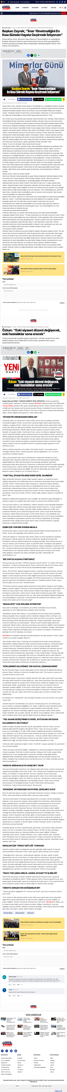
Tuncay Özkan (7, 406)
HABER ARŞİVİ (37, 1065)
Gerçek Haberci (7, 27)
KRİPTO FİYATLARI (5, 1071)
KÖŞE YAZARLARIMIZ (6, 1058)
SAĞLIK (52, 1071)
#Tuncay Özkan (8, 913)
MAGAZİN (19, 1058)
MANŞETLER (4, 1062)
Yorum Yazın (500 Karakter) (10, 288)
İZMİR (51, 1058)
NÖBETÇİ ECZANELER (6, 1074)
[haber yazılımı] (58, 1091)
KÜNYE (37, 1)
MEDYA (19, 1067)
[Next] (65, 13)
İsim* (4, 282)
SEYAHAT (19, 1071)
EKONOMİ (52, 1069)
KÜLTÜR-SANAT (21, 1060)
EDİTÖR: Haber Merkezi (24, 398)
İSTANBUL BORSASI (6, 1065)
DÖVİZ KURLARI (5, 1067)
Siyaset (14, 327)
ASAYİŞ (52, 1065)
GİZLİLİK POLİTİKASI (39, 1060)
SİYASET (52, 1062)
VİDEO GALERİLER (14, 2)
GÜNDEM (52, 1060)
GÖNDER (62, 303)
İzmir (14, 27)
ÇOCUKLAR (20, 1069)
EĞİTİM (19, 1062)
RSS (18, 1086)
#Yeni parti (30, 913)
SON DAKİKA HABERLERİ (40, 1067)
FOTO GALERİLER (25, 2)
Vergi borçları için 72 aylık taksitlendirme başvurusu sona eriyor (20, 13)
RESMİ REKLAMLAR (50, 1)
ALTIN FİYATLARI (5, 1069)
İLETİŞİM (42, 1)
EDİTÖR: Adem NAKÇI (22, 103)
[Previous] (62, 13)
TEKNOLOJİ (20, 1065)
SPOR (51, 1067)
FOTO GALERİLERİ (5, 1060)
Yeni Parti (38, 403)
